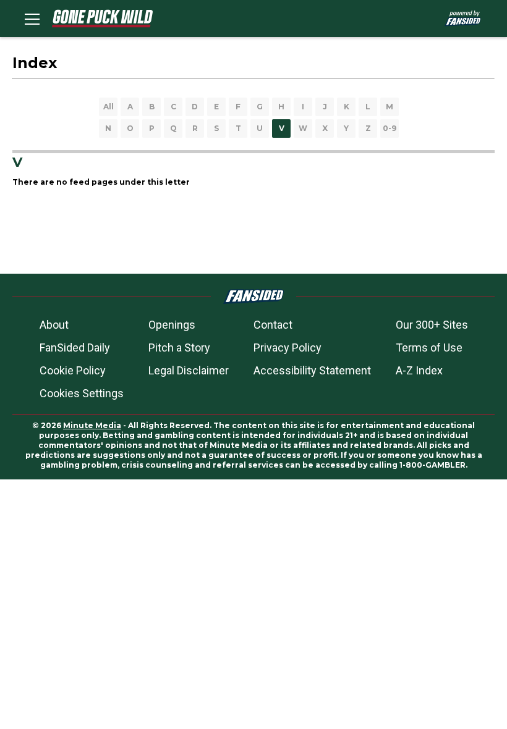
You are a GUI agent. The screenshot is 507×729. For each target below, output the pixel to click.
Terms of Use (429, 347)
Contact (273, 324)
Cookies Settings (82, 393)
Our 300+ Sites (432, 324)
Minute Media (92, 425)
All (108, 106)
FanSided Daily (75, 347)
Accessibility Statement (312, 370)
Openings (171, 324)
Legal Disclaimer (188, 370)
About (54, 324)
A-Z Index (419, 370)
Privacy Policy (288, 347)
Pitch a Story (179, 347)
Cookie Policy (73, 370)
